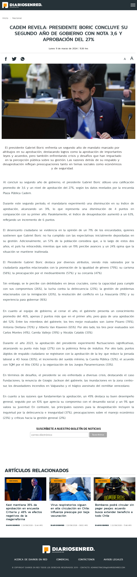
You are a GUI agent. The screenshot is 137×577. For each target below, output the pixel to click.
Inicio (5, 18)
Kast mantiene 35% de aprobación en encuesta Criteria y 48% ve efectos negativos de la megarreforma (24, 512)
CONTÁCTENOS (86, 559)
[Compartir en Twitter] (14, 60)
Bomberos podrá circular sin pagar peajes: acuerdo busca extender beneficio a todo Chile (114, 510)
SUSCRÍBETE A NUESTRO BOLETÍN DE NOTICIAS (68, 428)
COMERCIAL (62, 559)
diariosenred (13, 525)
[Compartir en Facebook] (5, 60)
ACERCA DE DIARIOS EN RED (30, 559)
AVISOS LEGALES (113, 559)
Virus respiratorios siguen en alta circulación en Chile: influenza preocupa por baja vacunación (70, 510)
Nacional (17, 18)
